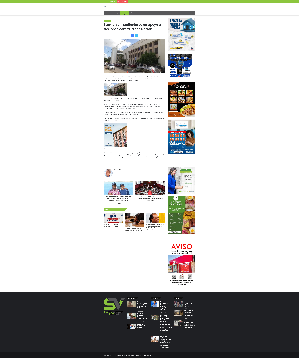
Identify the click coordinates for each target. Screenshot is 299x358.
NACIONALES (107, 21)
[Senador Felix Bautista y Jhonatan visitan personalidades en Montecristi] (131, 316)
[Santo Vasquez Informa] (110, 7)
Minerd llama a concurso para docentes (141, 325)
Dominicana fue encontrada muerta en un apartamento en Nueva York (188, 314)
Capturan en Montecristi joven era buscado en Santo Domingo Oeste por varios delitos (142, 305)
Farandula (152, 13)
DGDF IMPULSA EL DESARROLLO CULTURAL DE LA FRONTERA (112, 225)
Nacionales (124, 13)
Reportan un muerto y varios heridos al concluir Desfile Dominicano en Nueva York (189, 324)
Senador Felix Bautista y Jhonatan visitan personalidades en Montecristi (142, 317)
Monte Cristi (115, 13)
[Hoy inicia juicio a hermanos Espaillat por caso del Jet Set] (134, 220)
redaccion (118, 170)
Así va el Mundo (134, 13)
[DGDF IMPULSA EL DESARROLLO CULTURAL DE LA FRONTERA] (113, 218)
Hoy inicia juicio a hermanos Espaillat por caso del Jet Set (133, 229)
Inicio (107, 13)
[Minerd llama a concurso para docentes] (131, 326)
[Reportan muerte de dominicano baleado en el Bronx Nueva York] (178, 304)
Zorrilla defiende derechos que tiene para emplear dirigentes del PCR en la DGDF (155, 226)
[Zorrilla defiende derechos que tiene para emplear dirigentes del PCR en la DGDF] (155, 218)
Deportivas (144, 13)
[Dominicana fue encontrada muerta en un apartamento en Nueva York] (178, 313)
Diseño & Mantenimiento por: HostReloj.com (141, 355)
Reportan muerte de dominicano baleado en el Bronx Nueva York (189, 304)
